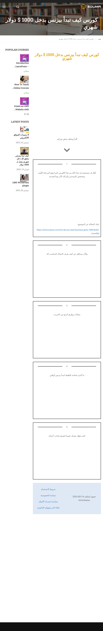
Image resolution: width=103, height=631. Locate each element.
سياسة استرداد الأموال (48, 501)
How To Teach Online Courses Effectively (21, 88)
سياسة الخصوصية (48, 495)
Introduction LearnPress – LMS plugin (22, 66)
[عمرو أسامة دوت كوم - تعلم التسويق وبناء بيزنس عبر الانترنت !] (90, 6)
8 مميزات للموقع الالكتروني (21, 136)
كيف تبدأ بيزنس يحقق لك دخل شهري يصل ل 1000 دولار (22, 160)
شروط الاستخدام (48, 489)
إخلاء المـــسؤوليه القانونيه (48, 508)
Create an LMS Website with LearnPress (21, 109)
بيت (99, 39)
